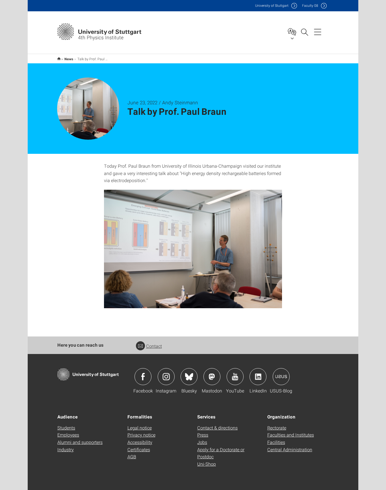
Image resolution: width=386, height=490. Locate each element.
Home (58, 58)
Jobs (202, 442)
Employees (68, 435)
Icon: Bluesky (189, 376)
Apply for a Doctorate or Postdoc (220, 453)
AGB (131, 456)
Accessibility (139, 442)
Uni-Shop (206, 464)
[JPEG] (193, 249)
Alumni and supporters (80, 442)
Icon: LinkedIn (258, 376)
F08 (310, 5)
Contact (154, 346)
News (68, 59)
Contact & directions (217, 428)
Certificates (138, 449)
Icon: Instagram (166, 376)
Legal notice (139, 428)
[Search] (304, 32)
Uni (272, 5)
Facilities (276, 442)
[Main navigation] (318, 32)
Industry (65, 449)
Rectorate (276, 428)
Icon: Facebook (143, 376)
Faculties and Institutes (290, 435)
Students (66, 428)
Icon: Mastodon (211, 376)
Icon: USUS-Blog (281, 376)
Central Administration (289, 449)
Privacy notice (141, 435)
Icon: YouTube (235, 376)
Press (202, 435)
